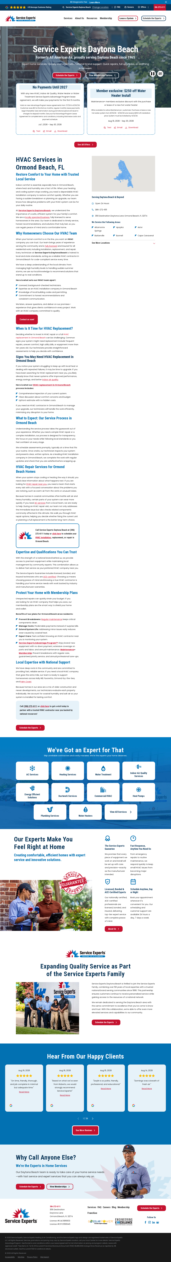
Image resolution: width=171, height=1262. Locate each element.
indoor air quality (50, 379)
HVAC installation (43, 537)
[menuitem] (10, 1257)
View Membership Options (100, 75)
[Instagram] (149, 1222)
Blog (114, 1207)
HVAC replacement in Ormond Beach (52, 385)
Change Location (100, 7)
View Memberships (58, 1186)
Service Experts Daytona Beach (78, 7)
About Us (112, 929)
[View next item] (93, 1119)
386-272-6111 (159, 7)
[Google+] (157, 1222)
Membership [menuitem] (106, 18)
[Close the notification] (166, 2)
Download (62, 131)
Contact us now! (27, 319)
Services (92, 1207)
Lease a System (126, 18)
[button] (160, 74)
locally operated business (37, 217)
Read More (24, 1092)
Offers (143, 7)
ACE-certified (49, 576)
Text (38, 131)
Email (48, 131)
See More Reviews (84, 1130)
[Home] (20, 18)
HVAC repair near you (36, 484)
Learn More (95, 2)
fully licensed (51, 246)
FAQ (118, 7)
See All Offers (84, 144)
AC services (40, 503)
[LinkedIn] (153, 1222)
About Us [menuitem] (79, 18)
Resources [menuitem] (92, 18)
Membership (124, 1207)
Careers (130, 7)
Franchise (92, 1213)
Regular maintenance (51, 619)
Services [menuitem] (68, 18)
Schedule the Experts (152, 18)
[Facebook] (145, 1222)
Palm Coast (25, 681)
